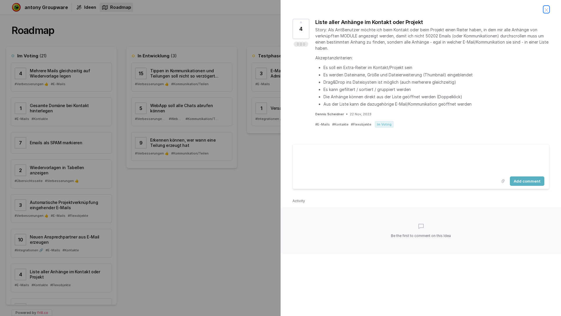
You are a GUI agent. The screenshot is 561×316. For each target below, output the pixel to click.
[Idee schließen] (546, 9)
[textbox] (421, 159)
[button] (301, 44)
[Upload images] (503, 181)
